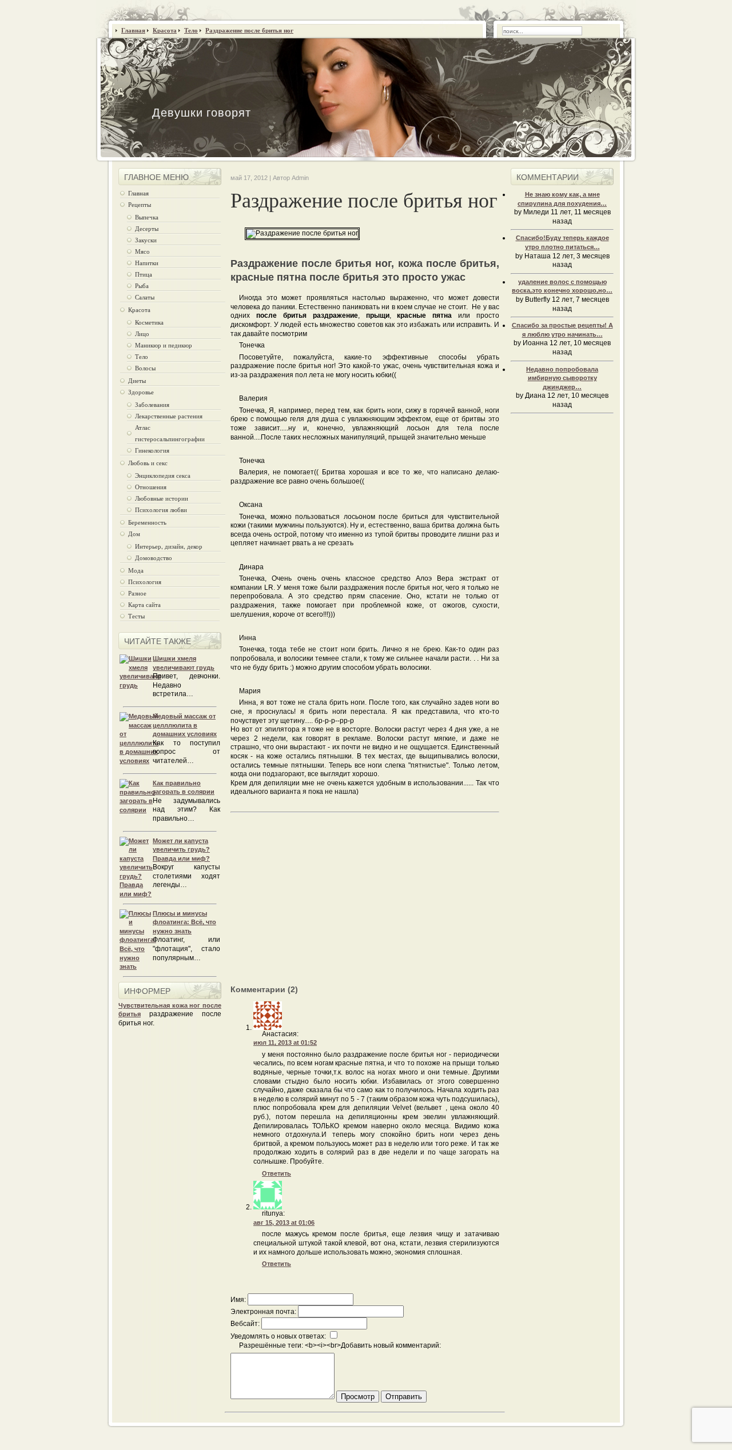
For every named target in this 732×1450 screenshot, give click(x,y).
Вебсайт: (245, 1324)
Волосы (145, 368)
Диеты (137, 380)
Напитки (146, 262)
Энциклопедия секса (162, 475)
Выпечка (146, 217)
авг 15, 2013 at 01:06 (284, 1222)
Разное (137, 593)
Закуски (146, 239)
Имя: (238, 1300)
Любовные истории (161, 498)
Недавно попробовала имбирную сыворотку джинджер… (562, 378)
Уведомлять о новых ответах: (278, 1336)
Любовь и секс (148, 462)
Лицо (142, 333)
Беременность (147, 522)
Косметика (149, 322)
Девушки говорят (201, 112)
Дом (134, 533)
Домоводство (153, 557)
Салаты (144, 297)
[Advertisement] (326, 905)
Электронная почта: (263, 1312)
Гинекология (152, 450)
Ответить (276, 1173)
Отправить (403, 1396)
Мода (136, 570)
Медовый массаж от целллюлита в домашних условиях (185, 725)
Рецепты (139, 204)
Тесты (136, 616)
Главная (138, 193)
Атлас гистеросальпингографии (170, 433)
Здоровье (141, 392)
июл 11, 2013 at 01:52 (285, 1042)
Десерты (146, 228)
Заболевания (152, 404)
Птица (143, 274)
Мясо (142, 251)
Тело (141, 356)
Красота (139, 309)
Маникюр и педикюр (163, 345)
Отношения (150, 486)
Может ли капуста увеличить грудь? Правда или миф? (181, 849)
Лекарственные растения (168, 416)
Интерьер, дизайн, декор (168, 546)
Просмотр (358, 1396)
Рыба (142, 285)
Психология (144, 581)
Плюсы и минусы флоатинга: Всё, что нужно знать (184, 922)
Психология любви (161, 509)
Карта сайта (144, 604)
